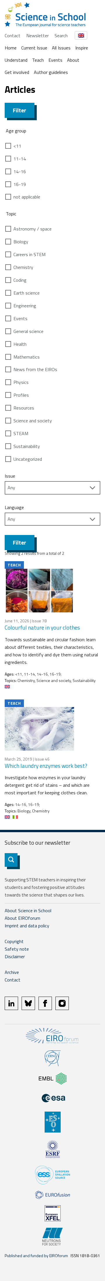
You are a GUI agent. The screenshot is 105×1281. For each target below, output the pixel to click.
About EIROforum (22, 918)
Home (11, 47)
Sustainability (26, 446)
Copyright (14, 941)
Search (61, 35)
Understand (16, 59)
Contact (12, 35)
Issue (10, 475)
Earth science (26, 292)
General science (28, 331)
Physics (21, 382)
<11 (17, 145)
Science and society (32, 420)
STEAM (20, 433)
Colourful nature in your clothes (42, 627)
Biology (20, 241)
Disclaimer (15, 956)
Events (55, 59)
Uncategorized (27, 459)
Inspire (81, 47)
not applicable (26, 196)
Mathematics (26, 356)
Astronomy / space (32, 228)
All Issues (61, 47)
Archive (12, 972)
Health (20, 344)
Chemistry (23, 267)
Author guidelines (51, 72)
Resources (23, 407)
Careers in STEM (29, 254)
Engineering (24, 305)
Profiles (21, 394)
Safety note (17, 948)
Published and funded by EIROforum (36, 1255)
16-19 (19, 184)
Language (14, 507)
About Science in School (28, 910)
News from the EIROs (35, 369)
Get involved (17, 72)
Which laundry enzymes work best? (46, 765)
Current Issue (34, 47)
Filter (19, 110)
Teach (38, 59)
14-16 (19, 171)
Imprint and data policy (27, 925)
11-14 (19, 158)
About (73, 59)
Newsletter (37, 35)
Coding (20, 280)
